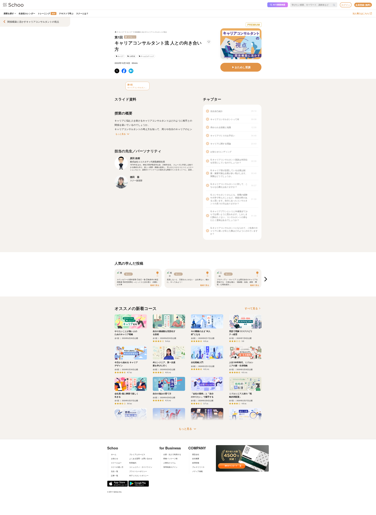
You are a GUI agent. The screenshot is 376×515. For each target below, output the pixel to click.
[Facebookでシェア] (124, 71)
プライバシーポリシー (138, 471)
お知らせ (114, 458)
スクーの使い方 (117, 467)
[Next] (265, 279)
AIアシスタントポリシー (138, 475)
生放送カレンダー (27, 13)
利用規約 (132, 462)
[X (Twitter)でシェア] (117, 71)
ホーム (113, 454)
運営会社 (195, 454)
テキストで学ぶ (66, 13)
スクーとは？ (82, 13)
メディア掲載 (197, 471)
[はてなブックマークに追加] (131, 71)
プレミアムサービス (137, 454)
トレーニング (46, 13)
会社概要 (195, 458)
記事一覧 (114, 475)
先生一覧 (114, 471)
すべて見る (253, 308)
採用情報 (195, 462)
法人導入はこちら (361, 13)
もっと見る (122, 134)
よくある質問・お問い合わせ (140, 458)
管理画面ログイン (170, 467)
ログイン (345, 4)
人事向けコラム (169, 462)
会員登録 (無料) (363, 4)
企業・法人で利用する (172, 454)
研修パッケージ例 (170, 458)
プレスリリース (198, 467)
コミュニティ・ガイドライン (140, 467)
